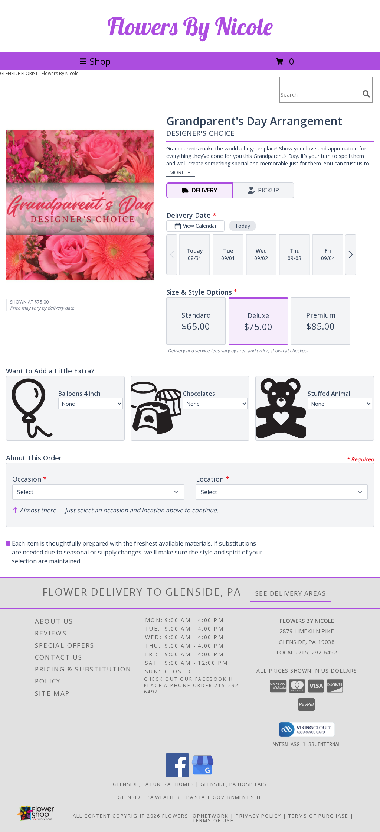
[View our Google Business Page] (202, 774)
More (176, 172)
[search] (366, 94)
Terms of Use (213, 820)
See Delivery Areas (290, 593)
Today (242, 225)
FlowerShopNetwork (195, 815)
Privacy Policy (258, 815)
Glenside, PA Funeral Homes (153, 784)
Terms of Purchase (318, 815)
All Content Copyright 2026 (116, 815)
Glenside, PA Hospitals (233, 784)
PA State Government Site (224, 797)
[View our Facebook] (177, 774)
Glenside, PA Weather (149, 797)
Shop (100, 61)
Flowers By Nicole (190, 26)
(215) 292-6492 (316, 652)
